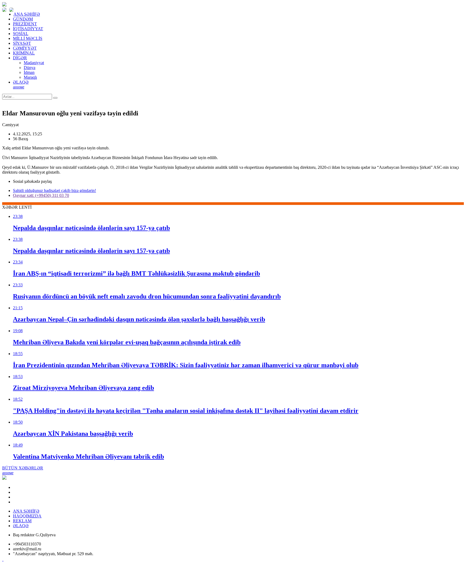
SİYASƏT (22, 43)
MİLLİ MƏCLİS (27, 38)
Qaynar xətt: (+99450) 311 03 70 (41, 195)
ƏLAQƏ (21, 82)
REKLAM (22, 521)
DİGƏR (20, 58)
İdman (29, 72)
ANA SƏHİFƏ (26, 14)
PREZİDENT (25, 24)
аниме (18, 87)
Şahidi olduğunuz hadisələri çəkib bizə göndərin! (54, 190)
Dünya (29, 67)
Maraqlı (30, 77)
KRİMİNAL (24, 53)
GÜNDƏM (23, 19)
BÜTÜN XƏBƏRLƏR (22, 468)
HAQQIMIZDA (27, 516)
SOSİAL (20, 33)
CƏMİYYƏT (25, 48)
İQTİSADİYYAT (28, 28)
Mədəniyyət (34, 62)
